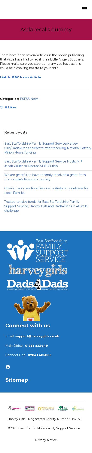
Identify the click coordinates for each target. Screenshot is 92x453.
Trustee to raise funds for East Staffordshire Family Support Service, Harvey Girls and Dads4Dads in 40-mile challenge (46, 206)
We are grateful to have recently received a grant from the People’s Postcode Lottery (45, 177)
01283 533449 (36, 346)
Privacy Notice (46, 440)
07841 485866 (40, 355)
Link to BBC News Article (20, 77)
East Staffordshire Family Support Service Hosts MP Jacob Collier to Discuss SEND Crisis (43, 164)
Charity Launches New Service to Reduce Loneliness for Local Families (46, 190)
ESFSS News (29, 99)
